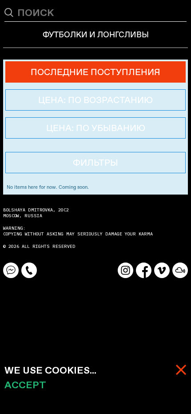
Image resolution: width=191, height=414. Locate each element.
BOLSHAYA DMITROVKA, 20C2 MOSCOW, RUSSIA (37, 213)
